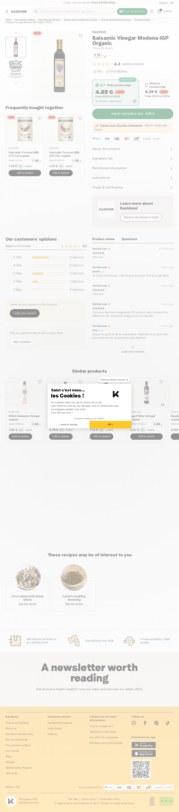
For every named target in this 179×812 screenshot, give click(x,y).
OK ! (110, 424)
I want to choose (68, 424)
